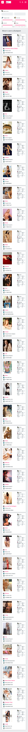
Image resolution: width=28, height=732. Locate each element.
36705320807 (8, 118)
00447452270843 (9, 510)
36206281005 (8, 641)
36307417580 (8, 96)
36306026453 (8, 532)
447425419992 (8, 74)
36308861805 (8, 597)
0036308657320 (9, 52)
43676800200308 (9, 314)
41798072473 (8, 227)
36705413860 (8, 357)
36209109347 (8, 161)
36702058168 (8, 248)
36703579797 (8, 728)
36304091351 (8, 270)
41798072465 (8, 445)
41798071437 (8, 205)
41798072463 (8, 292)
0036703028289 (9, 139)
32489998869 (8, 183)
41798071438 (8, 379)
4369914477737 (9, 401)
